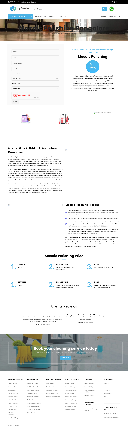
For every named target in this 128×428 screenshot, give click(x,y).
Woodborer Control (33, 396)
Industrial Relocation (52, 393)
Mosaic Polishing (13, 418)
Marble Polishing (13, 403)
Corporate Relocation (52, 390)
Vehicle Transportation (53, 396)
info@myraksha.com (29, 2)
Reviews (106, 387)
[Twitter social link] (112, 2)
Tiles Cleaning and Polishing (13, 413)
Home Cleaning (12, 383)
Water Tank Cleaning (14, 400)
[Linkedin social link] (117, 2)
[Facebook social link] (110, 2)
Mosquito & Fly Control (34, 403)
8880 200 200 (14, 2)
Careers (106, 400)
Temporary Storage (71, 400)
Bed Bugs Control (32, 387)
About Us (106, 383)
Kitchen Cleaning (13, 396)
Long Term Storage (71, 403)
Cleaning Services (57, 33)
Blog (105, 396)
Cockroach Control (32, 383)
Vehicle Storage (70, 409)
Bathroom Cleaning (13, 387)
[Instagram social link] (114, 2)
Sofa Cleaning (12, 390)
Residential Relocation (52, 387)
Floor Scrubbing (12, 409)
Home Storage (69, 383)
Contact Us (107, 390)
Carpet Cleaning (13, 393)
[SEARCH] (104, 9)
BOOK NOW (65, 357)
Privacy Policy (108, 393)
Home (48, 33)
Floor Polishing (12, 406)
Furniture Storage (70, 406)
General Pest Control (33, 390)
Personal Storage (70, 387)
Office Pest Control (33, 413)
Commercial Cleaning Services (91, 409)
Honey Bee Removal (33, 406)
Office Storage (69, 393)
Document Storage (71, 396)
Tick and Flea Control (33, 409)
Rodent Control (31, 400)
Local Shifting (50, 383)
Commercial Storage (71, 390)
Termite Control (32, 393)
